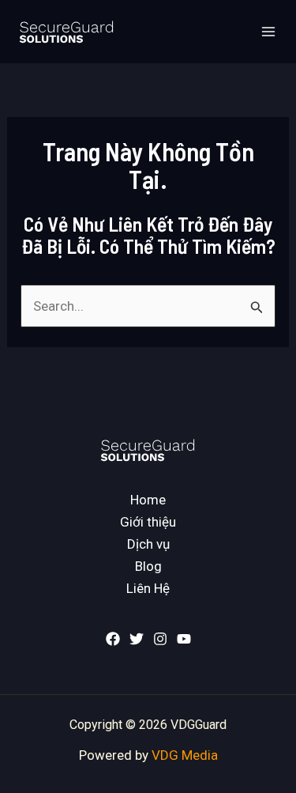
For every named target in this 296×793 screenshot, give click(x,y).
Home (148, 500)
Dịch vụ (148, 544)
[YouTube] (184, 639)
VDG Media (185, 755)
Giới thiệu (148, 522)
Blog (148, 566)
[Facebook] (113, 639)
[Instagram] (160, 639)
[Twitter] (136, 639)
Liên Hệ (148, 588)
